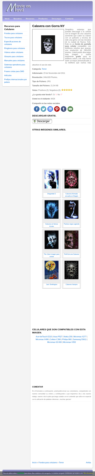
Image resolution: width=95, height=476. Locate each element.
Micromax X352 (69, 342)
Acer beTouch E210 (44, 337)
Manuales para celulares (14, 61)
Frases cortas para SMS (14, 71)
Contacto (69, 19)
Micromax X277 (80, 337)
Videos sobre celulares (13, 52)
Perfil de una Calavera (71, 254)
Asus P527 (57, 337)
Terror (44, 69)
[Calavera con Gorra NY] (48, 44)
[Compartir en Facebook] (37, 111)
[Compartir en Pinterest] (57, 111)
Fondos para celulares (48, 463)
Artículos (7, 75)
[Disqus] (61, 430)
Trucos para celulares (13, 38)
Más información (88, 473)
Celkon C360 (55, 339)
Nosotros (18, 19)
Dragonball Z (51, 194)
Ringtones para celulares (14, 48)
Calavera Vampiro (72, 284)
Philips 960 (66, 339)
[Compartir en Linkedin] (50, 111)
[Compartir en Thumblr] (63, 111)
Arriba (88, 463)
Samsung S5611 (80, 339)
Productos (43, 19)
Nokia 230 (68, 337)
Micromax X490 (42, 339)
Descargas (56, 19)
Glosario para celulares (13, 56)
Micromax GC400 (54, 342)
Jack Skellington (51, 284)
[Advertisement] (61, 149)
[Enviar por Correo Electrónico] (70, 111)
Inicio (7, 19)
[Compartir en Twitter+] (43, 111)
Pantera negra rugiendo (71, 224)
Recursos (30, 19)
